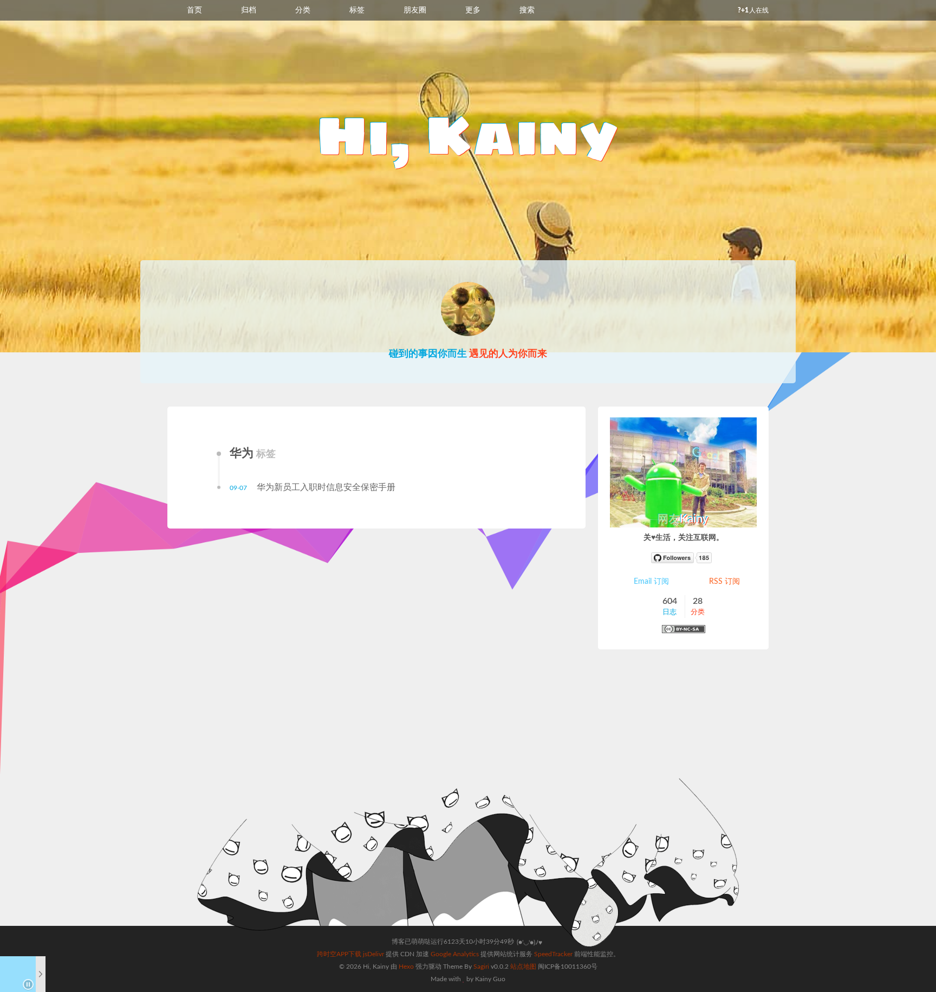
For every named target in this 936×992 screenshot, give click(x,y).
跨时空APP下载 (339, 954)
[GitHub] (683, 557)
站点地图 (523, 966)
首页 (194, 10)
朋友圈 (415, 10)
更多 (472, 10)
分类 (302, 10)
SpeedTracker (553, 954)
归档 (248, 10)
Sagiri (481, 966)
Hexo (406, 966)
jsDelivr (373, 954)
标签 (357, 10)
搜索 (527, 10)
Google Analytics (455, 954)
